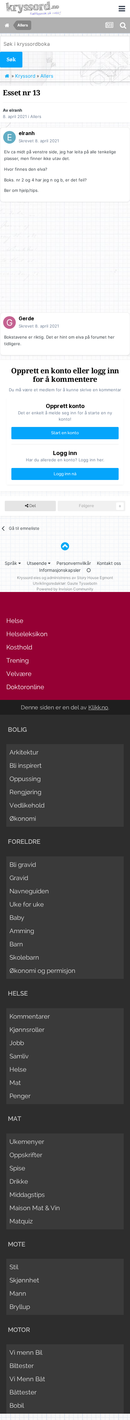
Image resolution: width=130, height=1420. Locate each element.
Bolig (17, 729)
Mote (16, 1244)
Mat (15, 1082)
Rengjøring (25, 792)
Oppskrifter (25, 1155)
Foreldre (24, 841)
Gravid (18, 878)
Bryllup (19, 1307)
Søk (11, 59)
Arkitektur (23, 752)
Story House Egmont (95, 577)
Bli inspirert (25, 765)
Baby (16, 917)
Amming (21, 931)
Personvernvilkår (73, 563)
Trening (17, 660)
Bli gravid (22, 864)
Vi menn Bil (25, 1352)
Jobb (16, 1043)
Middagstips (27, 1194)
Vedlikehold (26, 805)
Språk (11, 563)
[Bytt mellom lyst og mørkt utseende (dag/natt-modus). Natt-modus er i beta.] (88, 570)
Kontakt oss (109, 563)
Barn (16, 944)
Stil (13, 1267)
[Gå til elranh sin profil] (9, 137)
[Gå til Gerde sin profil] (9, 322)
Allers (35, 116)
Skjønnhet (24, 1280)
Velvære (19, 673)
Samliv (19, 1056)
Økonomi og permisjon (42, 970)
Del (32, 505)
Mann (17, 1293)
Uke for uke (26, 904)
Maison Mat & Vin (34, 1208)
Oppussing (25, 779)
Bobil (16, 1405)
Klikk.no (98, 707)
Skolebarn (24, 957)
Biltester (21, 1366)
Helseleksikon (27, 634)
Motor (19, 1330)
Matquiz (21, 1221)
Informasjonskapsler (59, 570)
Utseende (37, 563)
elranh (15, 110)
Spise (17, 1168)
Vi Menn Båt (27, 1379)
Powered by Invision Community (65, 589)
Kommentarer (29, 1016)
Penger (20, 1096)
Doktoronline (25, 687)
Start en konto (65, 432)
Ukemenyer (26, 1141)
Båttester (23, 1392)
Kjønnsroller (26, 1029)
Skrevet (39, 140)
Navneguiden (29, 891)
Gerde (26, 318)
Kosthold (19, 647)
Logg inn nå (65, 473)
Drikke (18, 1181)
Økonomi (22, 818)
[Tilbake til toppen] (65, 546)
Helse (14, 620)
